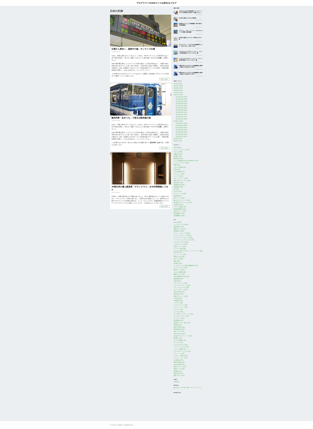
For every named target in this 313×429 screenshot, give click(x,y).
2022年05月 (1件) (181, 132)
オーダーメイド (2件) (181, 305)
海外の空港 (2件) (179, 327)
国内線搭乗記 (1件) (180, 209)
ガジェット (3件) (179, 174)
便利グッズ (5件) (179, 270)
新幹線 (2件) (178, 325)
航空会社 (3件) (178, 294)
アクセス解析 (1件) (180, 340)
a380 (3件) (177, 281)
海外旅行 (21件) (179, 226)
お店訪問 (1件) (178, 204)
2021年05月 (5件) (181, 103)
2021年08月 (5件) (181, 110)
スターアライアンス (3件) (182, 285)
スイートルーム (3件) (181, 283)
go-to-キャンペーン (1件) (182, 200)
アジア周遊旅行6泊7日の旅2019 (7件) (186, 160)
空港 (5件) (177, 169)
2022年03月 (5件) (181, 127)
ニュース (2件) (178, 309)
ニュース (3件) (178, 176)
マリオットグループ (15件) (182, 235)
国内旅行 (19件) (179, 231)
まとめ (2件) (178, 191)
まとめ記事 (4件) (179, 171)
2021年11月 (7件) (181, 116)
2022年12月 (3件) (181, 136)
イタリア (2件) (178, 303)
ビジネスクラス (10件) (181, 242)
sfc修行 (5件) (178, 263)
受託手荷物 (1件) (179, 362)
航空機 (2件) (178, 196)
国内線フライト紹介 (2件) (182, 323)
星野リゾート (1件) (180, 366)
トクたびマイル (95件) (181, 224)
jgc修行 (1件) (178, 338)
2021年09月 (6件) (181, 112)
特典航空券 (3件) (179, 185)
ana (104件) (177, 222)
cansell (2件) (178, 298)
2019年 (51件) (178, 90)
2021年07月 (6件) (181, 108)
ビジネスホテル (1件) (181, 344)
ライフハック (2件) (180, 193)
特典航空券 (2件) (179, 329)
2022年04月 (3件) (181, 130)
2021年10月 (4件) (181, 114)
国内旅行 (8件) (178, 158)
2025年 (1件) (178, 141)
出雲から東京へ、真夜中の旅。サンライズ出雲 (133, 49)
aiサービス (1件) (179, 331)
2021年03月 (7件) (181, 99)
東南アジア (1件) (179, 369)
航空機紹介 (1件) (179, 213)
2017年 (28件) (178, 86)
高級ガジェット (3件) (181, 296)
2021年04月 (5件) (181, 101)
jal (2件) (176, 189)
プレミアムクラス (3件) (181, 287)
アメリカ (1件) (178, 342)
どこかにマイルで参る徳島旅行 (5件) (186, 265)
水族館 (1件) (178, 371)
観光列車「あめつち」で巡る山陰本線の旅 (131, 118)
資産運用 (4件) (178, 279)
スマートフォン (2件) (181, 307)
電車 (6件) (177, 165)
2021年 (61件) (178, 94)
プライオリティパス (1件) (182, 351)
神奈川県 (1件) (178, 373)
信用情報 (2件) (178, 320)
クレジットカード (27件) (182, 149)
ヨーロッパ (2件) (179, 318)
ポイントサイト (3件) (181, 178)
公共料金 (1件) (178, 360)
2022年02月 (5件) (181, 125)
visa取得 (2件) (178, 301)
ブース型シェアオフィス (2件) (183, 314)
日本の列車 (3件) (179, 292)
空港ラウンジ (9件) (180, 246)
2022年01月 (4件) (181, 123)
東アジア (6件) (178, 259)
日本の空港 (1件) (179, 364)
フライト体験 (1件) (180, 207)
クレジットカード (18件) (182, 233)
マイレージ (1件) (179, 353)
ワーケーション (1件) (181, 358)
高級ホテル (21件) (179, 229)
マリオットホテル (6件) (181, 163)
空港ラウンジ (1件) (180, 211)
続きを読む (164, 79)
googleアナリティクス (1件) (183, 202)
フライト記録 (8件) (180, 248)
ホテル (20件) (178, 152)
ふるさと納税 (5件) (180, 167)
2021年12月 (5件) (181, 119)
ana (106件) (177, 147)
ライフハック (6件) (180, 254)
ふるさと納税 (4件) (180, 272)
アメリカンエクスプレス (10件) (184, 240)
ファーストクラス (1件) (181, 347)
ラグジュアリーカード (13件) (183, 237)
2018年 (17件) (178, 88)
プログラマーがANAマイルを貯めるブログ (156, 3)
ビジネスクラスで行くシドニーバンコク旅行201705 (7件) (188, 251)
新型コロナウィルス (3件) (182, 180)
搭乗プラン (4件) (179, 274)
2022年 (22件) (178, 121)
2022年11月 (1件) (181, 134)
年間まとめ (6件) (179, 257)
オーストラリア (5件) (181, 268)
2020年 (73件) (178, 92)
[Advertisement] (188, 405)
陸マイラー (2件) (179, 198)
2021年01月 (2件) (181, 97)
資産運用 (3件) (178, 187)
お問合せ (176, 381)
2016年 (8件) (178, 83)
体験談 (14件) (178, 154)
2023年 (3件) (178, 138)
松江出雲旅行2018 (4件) (181, 276)
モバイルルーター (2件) (181, 316)
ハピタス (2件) (178, 312)
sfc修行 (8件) (178, 156)
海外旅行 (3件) (178, 182)
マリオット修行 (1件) (181, 355)
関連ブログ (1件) (179, 375)
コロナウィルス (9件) (181, 244)
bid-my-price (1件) (179, 333)
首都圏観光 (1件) (179, 215)
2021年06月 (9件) (181, 105)
